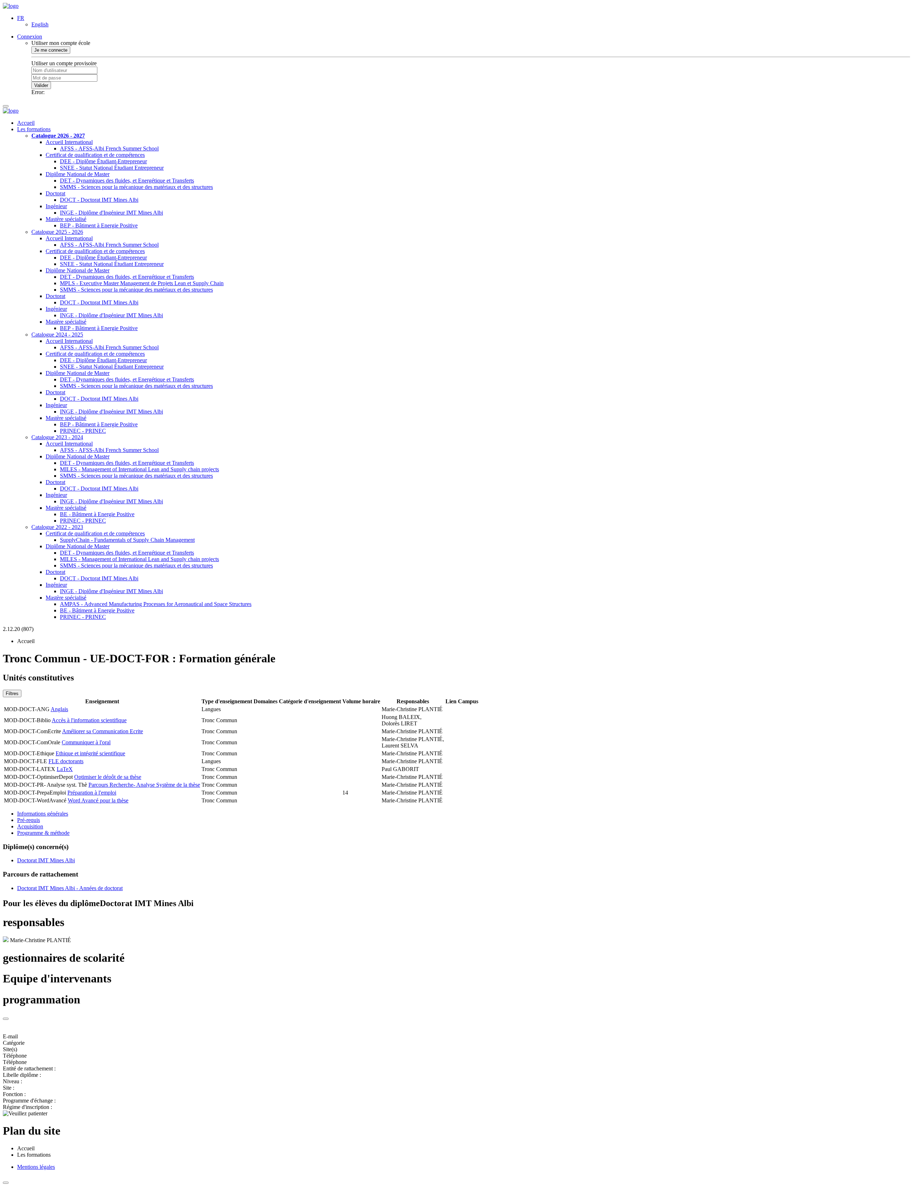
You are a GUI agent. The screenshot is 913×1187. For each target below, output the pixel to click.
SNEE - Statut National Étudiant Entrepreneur (112, 168)
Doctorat (55, 193)
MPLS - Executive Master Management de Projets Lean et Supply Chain (142, 283)
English (40, 24)
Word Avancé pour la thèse (98, 800)
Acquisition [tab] (30, 826)
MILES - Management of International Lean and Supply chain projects (139, 469)
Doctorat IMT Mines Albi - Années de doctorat (70, 888)
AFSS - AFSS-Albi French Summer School (109, 148)
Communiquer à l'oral (86, 742)
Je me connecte (50, 50)
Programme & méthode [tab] (43, 833)
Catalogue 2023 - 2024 (57, 437)
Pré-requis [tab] (28, 820)
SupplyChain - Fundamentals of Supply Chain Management (127, 540)
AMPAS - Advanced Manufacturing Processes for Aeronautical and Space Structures (155, 604)
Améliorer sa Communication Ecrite (102, 731)
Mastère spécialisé (66, 219)
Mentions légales (36, 1167)
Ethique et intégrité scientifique (90, 753)
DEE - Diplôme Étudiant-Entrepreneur (103, 161)
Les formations (34, 129)
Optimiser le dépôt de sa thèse (107, 777)
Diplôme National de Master (77, 174)
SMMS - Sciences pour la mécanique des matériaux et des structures (136, 187)
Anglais (59, 709)
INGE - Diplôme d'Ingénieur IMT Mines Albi (111, 213)
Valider (41, 85)
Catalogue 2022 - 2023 (57, 527)
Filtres (12, 693)
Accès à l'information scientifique (89, 720)
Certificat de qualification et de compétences (95, 155)
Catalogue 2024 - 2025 (57, 335)
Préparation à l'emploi (91, 793)
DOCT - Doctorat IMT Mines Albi (99, 200)
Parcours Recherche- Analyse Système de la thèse (144, 785)
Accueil (26, 123)
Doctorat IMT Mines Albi (46, 860)
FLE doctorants (66, 761)
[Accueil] (11, 6)
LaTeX (65, 769)
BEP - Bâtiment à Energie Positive (99, 225)
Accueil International (69, 142)
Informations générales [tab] (42, 814)
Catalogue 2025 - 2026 (57, 232)
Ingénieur (56, 206)
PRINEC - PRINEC (83, 431)
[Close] (6, 1019)
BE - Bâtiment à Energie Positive (97, 514)
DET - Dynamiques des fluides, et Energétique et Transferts (127, 181)
